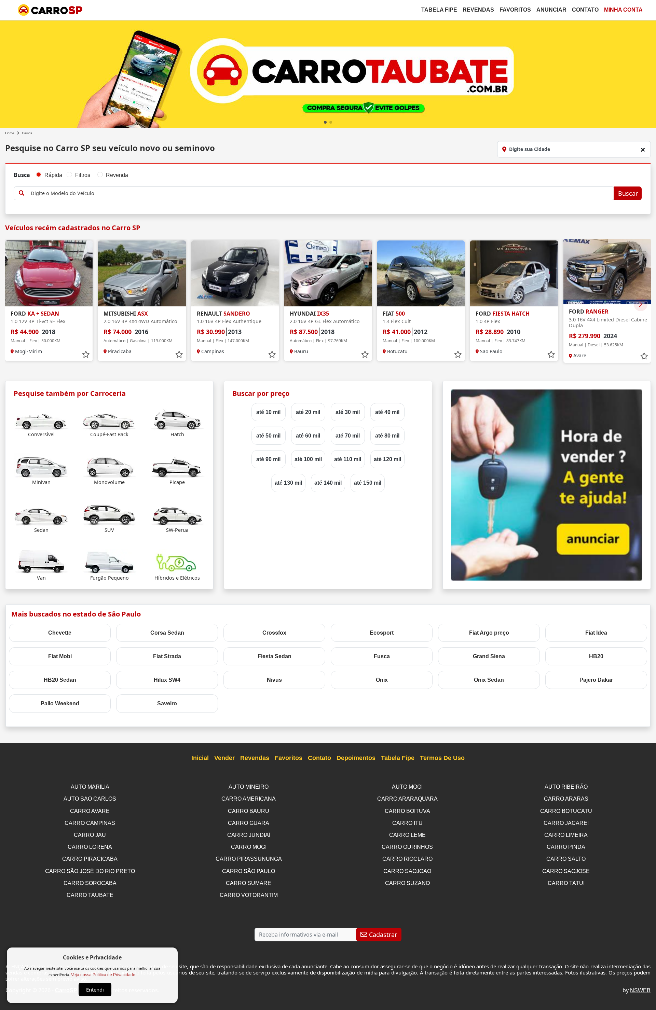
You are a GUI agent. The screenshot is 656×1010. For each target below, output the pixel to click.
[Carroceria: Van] (41, 562)
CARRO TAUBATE (90, 895)
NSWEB (640, 990)
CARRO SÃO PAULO (248, 871)
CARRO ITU (407, 823)
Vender (224, 758)
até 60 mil (308, 436)
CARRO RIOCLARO (407, 859)
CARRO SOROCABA (90, 883)
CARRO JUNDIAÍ (248, 835)
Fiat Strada (167, 656)
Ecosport (382, 633)
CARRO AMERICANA (248, 799)
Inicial (200, 758)
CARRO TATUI (566, 883)
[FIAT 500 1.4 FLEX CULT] (421, 273)
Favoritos (515, 10)
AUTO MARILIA (90, 787)
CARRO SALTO (566, 859)
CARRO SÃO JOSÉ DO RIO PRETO (90, 871)
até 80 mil (387, 436)
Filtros (82, 175)
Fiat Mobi (60, 656)
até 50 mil (268, 436)
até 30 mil (348, 412)
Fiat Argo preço (489, 633)
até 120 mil (387, 459)
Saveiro (167, 703)
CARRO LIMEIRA (566, 835)
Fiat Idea (596, 633)
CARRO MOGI (248, 847)
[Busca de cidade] (642, 149)
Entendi (95, 989)
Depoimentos (356, 758)
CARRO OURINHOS (407, 847)
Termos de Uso (442, 758)
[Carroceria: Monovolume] (109, 466)
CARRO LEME (407, 835)
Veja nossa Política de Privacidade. (103, 974)
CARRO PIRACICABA (90, 859)
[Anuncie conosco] (546, 484)
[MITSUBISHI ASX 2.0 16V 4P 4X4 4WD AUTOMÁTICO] (142, 273)
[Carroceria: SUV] (109, 514)
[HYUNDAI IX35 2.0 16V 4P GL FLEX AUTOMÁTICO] (328, 273)
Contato (585, 10)
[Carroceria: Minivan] (41, 466)
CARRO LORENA (90, 847)
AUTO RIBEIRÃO (566, 787)
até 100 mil (308, 459)
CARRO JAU (90, 835)
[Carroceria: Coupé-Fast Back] (109, 418)
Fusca (382, 656)
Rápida (53, 175)
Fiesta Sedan (274, 656)
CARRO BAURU (248, 811)
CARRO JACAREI (566, 823)
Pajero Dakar (596, 680)
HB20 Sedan (60, 680)
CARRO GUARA (248, 823)
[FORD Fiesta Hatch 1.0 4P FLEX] (514, 273)
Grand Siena (489, 656)
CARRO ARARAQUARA (407, 799)
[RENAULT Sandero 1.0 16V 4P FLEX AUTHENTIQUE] (235, 273)
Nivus (274, 680)
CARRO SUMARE (248, 883)
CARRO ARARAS (566, 799)
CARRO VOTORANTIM (249, 895)
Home (9, 133)
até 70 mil (348, 436)
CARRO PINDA (566, 847)
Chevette (59, 633)
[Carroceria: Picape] (177, 466)
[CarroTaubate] (328, 72)
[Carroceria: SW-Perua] (177, 514)
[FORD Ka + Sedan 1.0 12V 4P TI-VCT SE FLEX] (49, 273)
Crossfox (274, 633)
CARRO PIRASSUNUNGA (249, 859)
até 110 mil (347, 459)
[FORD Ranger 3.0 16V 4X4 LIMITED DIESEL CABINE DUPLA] (607, 271)
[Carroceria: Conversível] (41, 418)
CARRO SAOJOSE (566, 871)
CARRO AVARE (90, 811)
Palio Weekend (60, 703)
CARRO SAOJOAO (407, 871)
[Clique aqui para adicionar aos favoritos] (85, 354)
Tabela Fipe (439, 10)
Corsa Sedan (167, 633)
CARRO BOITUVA (407, 811)
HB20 (596, 656)
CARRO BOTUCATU (566, 811)
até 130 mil (288, 483)
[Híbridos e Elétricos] (177, 562)
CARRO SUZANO (407, 883)
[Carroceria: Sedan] (41, 514)
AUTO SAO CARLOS (90, 799)
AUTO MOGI (407, 787)
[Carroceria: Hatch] (177, 418)
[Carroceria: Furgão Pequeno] (109, 562)
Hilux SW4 (167, 680)
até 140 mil (328, 483)
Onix (382, 680)
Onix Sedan (489, 680)
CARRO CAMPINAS (90, 823)
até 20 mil (308, 412)
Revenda (117, 175)
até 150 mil (367, 483)
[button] (325, 122)
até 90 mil (268, 459)
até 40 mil (387, 412)
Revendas (478, 10)
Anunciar (551, 10)
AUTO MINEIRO (249, 787)
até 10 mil (268, 412)
